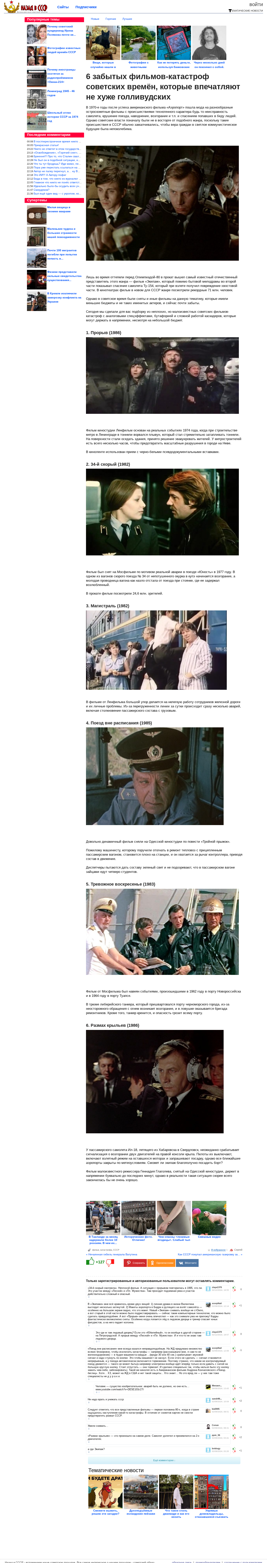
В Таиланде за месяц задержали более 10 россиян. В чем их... (103, 1240)
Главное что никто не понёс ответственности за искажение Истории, (77, 182)
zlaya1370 (217, 1287)
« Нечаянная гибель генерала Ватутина (111, 1254)
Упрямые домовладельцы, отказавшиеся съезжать (211, 1513)
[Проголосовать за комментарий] (235, 1290)
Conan (215, 1425)
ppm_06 (216, 1435)
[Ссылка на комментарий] (89, 1297)
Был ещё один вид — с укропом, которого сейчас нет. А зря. (72, 193)
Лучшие (127, 18)
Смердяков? (41, 189)
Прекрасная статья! (46, 145)
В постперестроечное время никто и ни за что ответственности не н (77, 141)
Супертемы (37, 200)
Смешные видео (209, 1236)
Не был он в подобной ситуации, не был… (61, 160)
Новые (95, 18)
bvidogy (216, 1448)
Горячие (111, 18)
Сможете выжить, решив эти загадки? (105, 1512)
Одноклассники (164, 1263)
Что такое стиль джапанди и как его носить (176, 1513)
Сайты (63, 7)
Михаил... (217, 1386)
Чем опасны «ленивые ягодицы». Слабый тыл (174, 1238)
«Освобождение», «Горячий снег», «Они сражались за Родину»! (75, 152)
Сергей (238, 1249)
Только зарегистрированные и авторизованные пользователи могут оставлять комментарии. (160, 1281)
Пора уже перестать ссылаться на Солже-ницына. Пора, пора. (74, 167)
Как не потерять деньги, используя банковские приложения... (174, 67)
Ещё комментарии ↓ (164, 1460)
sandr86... (217, 1399)
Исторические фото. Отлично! (138, 1238)
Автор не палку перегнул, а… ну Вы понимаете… (65, 171)
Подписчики (86, 7)
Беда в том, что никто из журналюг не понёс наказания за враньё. (76, 178)
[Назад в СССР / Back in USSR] (25, 12)
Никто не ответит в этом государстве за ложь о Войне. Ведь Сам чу (77, 148)
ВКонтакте (191, 1263)
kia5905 (216, 1409)
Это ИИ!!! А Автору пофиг (50, 174)
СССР (116, 1250)
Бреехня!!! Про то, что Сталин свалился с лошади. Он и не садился (77, 156)
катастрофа (106, 1250)
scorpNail (217, 1303)
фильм (95, 1250)
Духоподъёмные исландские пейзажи (141, 1512)
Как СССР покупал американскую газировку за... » (210, 1254)
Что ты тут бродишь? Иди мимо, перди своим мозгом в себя (72, 163)
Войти (256, 4)
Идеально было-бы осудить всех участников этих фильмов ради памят (79, 186)
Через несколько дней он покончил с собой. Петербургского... (209, 67)
